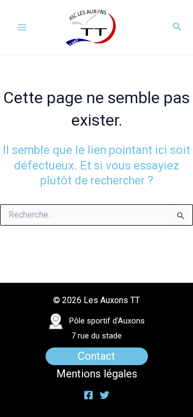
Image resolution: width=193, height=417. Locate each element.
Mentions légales (96, 373)
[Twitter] (104, 395)
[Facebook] (88, 395)
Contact (96, 356)
